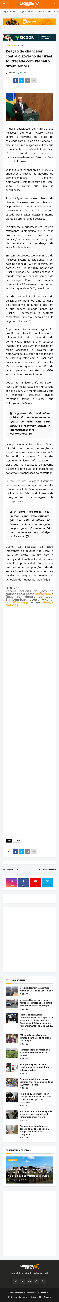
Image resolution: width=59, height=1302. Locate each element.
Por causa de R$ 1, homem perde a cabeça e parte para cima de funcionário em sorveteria (36, 1114)
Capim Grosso (9, 11)
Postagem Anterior (12, 869)
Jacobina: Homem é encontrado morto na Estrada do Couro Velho (36, 989)
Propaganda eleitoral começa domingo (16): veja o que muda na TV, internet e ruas (36, 1082)
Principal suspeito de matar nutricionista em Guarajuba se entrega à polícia (34, 1067)
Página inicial (11, 45)
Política (21, 45)
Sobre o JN (36, 1297)
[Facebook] (15, 80)
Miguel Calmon (27, 11)
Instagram (43, 594)
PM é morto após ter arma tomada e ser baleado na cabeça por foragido (35, 1038)
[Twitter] (21, 80)
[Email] (27, 80)
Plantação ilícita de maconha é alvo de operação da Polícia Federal (35, 1052)
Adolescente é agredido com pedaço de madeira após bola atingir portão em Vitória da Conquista (34, 1130)
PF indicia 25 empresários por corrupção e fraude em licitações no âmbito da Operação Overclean (36, 1098)
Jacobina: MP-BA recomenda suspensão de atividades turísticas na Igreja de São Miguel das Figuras (28, 1172)
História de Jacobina (17, 1297)
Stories (47, 1297)
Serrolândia (53, 11)
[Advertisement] (29, 722)
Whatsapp (20, 602)
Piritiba (41, 11)
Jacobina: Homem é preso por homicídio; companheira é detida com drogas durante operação (36, 1003)
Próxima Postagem (47, 869)
